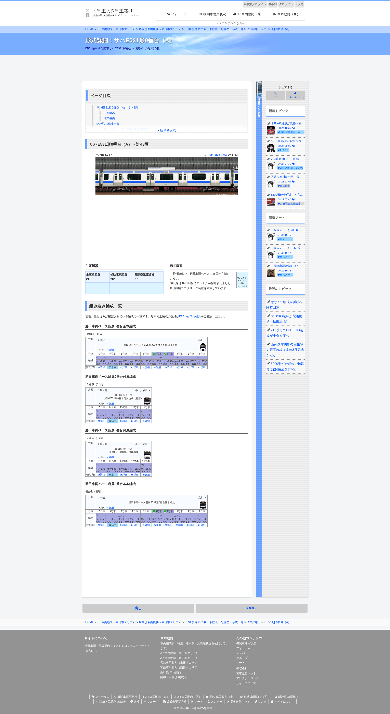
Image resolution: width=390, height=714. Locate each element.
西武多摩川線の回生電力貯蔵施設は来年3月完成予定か (285, 350)
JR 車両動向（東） (156, 696)
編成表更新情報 (176, 701)
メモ (301, 4)
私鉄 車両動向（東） (222, 696)
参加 (274, 4)
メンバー (242, 653)
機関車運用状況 (246, 643)
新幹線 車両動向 (170, 672)
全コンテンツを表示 (232, 23)
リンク (261, 701)
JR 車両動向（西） (189, 696)
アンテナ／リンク (247, 678)
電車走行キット (246, 673)
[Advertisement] (195, 67)
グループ (242, 658)
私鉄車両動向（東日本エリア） (180, 662)
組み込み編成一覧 (107, 123)
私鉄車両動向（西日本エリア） (180, 667)
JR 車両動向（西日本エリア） (179, 658)
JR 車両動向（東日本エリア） (116, 29)
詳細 (102, 367)
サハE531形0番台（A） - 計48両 (117, 107)
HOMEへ (252, 608)
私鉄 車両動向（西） (256, 696)
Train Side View (217, 154)
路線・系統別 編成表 (173, 677)
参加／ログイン (256, 4)
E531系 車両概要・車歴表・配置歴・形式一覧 (214, 29)
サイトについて (246, 683)
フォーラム (243, 648)
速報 (136, 701)
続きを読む (168, 130)
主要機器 (109, 113)
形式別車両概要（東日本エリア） (160, 29)
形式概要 (109, 118)
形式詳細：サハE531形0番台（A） (269, 29)
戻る (138, 608)
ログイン (287, 4)
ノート (240, 662)
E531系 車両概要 (190, 316)
